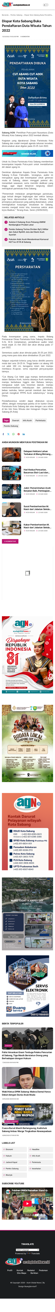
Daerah (15, 420)
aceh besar (30, 457)
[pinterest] (19, 434)
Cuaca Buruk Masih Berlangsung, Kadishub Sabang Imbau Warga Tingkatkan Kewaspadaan (27, 1130)
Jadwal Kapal (11, 1162)
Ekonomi (9, 1149)
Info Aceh (27, 420)
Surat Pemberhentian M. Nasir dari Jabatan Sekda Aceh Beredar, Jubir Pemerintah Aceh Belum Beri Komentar (37, 508)
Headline (35, 1149)
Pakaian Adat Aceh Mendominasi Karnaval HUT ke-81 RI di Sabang (28, 240)
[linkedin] (24, 434)
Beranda (5, 15)
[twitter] (9, 434)
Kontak (20, 1270)
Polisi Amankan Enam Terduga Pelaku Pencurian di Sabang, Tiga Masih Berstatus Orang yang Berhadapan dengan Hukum (27, 1055)
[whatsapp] (14, 434)
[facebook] (4, 434)
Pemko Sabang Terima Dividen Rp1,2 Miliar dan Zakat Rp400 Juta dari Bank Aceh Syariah (28, 232)
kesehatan (36, 1168)
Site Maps (21, 1273)
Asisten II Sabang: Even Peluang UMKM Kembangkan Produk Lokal (27, 223)
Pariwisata (41, 420)
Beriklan (34, 1273)
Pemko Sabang (16, 15)
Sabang (8, 1046)
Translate (35, 1253)
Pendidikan (10, 1085)
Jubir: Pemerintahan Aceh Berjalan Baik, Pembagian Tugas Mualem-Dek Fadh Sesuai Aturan (37, 489)
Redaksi (31, 1270)
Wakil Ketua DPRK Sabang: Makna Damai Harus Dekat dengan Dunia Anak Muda (26, 1093)
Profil (9, 1270)
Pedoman (43, 1270)
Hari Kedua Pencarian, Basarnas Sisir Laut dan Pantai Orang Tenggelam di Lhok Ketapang (38, 471)
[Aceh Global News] (16, 6)
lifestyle (8, 1175)
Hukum (8, 1156)
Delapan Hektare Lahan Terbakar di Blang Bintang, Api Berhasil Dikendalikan (37, 453)
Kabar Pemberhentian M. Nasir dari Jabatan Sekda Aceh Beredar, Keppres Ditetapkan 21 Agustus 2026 (37, 526)
